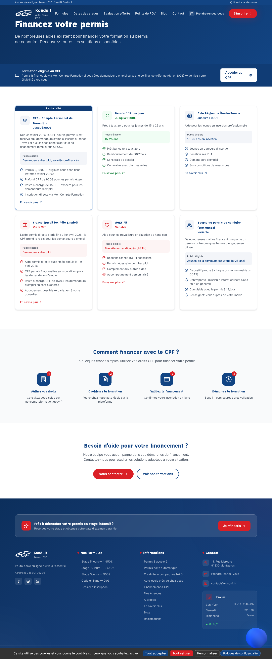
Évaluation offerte (117, 13)
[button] (256, 641)
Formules (61, 13)
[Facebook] (18, 581)
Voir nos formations (158, 474)
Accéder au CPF (234, 75)
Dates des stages (86, 13)
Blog (164, 13)
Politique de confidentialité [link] (240, 653)
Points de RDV (145, 13)
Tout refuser (181, 653)
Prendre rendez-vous (245, 2)
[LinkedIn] (37, 581)
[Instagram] (28, 581)
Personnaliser (207, 653)
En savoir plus (29, 202)
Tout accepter (155, 653)
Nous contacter (110, 474)
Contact (178, 13)
